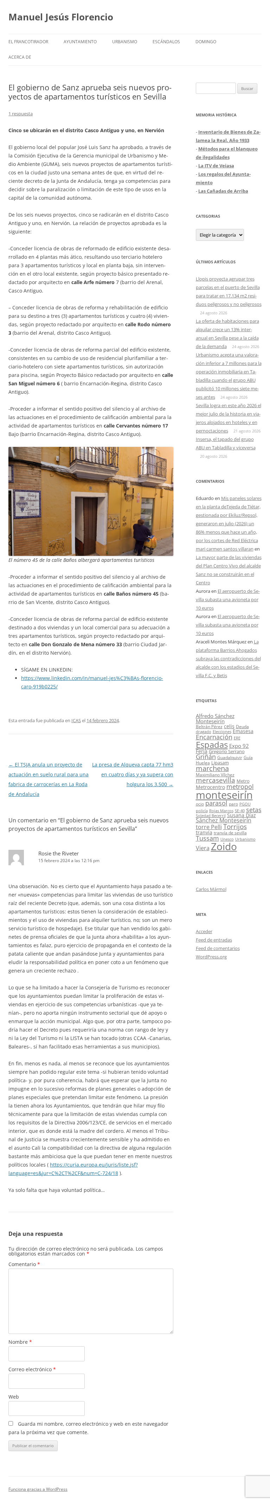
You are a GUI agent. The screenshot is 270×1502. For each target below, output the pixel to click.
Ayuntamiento (80, 42)
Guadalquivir (229, 757)
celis (229, 726)
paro (233, 804)
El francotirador (28, 42)
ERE (237, 738)
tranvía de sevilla (230, 832)
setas (254, 809)
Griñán (206, 756)
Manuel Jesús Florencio (60, 17)
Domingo (205, 42)
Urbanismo (124, 42)
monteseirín (224, 795)
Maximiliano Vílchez (215, 775)
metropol (240, 786)
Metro (243, 781)
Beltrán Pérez (209, 727)
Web (13, 1396)
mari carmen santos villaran (224, 549)
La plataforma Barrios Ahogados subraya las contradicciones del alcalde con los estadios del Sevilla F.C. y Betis (228, 658)
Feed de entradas (214, 940)
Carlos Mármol (211, 889)
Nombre (20, 1342)
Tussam (207, 838)
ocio (200, 804)
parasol (216, 803)
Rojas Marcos (221, 810)
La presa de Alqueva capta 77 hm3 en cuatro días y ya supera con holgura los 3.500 (132, 774)
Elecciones (222, 731)
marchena (212, 768)
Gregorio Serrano (227, 751)
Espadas (212, 744)
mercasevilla (215, 780)
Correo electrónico (32, 1369)
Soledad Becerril (211, 815)
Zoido (224, 846)
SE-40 (240, 810)
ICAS (76, 720)
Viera (203, 848)
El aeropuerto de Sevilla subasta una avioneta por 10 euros (228, 599)
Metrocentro (210, 787)
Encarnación (214, 737)
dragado (203, 731)
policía (202, 810)
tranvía (204, 832)
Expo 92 (239, 745)
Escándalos (166, 42)
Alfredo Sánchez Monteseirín (215, 718)
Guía (248, 757)
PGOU (245, 804)
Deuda (242, 727)
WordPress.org (211, 957)
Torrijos (235, 826)
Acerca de (19, 57)
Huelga (203, 762)
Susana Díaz (241, 815)
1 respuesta (20, 113)
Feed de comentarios (218, 948)
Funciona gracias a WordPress (38, 1489)
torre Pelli (209, 827)
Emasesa (243, 731)
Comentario (24, 1264)
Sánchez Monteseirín (223, 820)
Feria (201, 751)
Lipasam (220, 762)
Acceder (204, 931)
